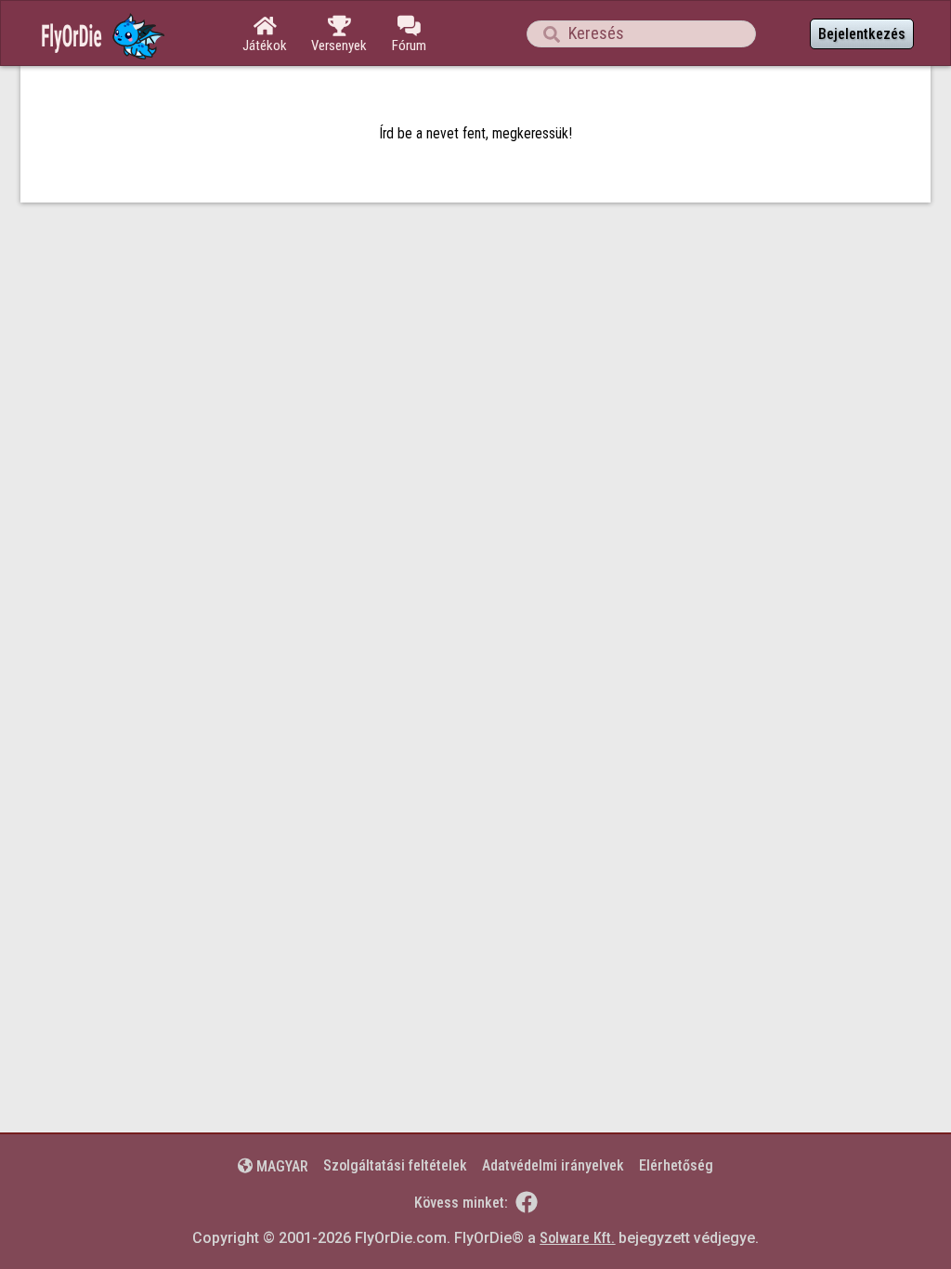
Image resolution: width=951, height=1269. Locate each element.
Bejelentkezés (861, 34)
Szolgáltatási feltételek (395, 1165)
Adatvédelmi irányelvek (553, 1165)
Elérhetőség (676, 1165)
